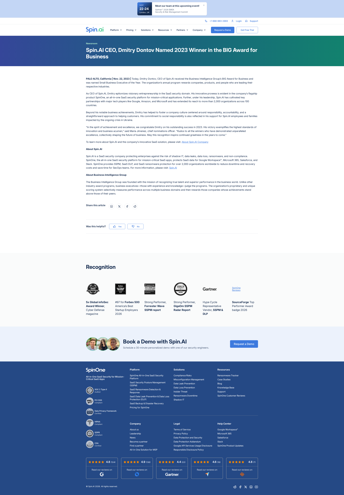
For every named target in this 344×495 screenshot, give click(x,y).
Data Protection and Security (188, 437)
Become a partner (139, 441)
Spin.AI (173, 167)
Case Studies (223, 379)
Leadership (135, 433)
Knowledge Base (225, 387)
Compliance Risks (182, 375)
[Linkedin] (251, 487)
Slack (220, 441)
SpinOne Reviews (236, 289)
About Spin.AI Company (195, 142)
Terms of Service (182, 429)
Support (221, 391)
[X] (245, 487)
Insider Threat (180, 391)
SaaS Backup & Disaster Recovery (147, 403)
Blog (219, 383)
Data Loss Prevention (184, 387)
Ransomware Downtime (185, 395)
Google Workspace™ (227, 429)
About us (134, 429)
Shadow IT (179, 399)
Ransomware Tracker (228, 375)
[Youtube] (256, 487)
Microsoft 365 (224, 433)
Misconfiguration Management (189, 379)
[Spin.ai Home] (94, 30)
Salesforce (222, 437)
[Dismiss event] (204, 5)
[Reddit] (234, 487)
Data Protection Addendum (187, 441)
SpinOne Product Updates (230, 445)
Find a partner (137, 445)
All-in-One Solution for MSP (143, 449)
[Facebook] (240, 487)
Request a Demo (244, 344)
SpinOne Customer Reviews (231, 395)
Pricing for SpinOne (139, 407)
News (132, 437)
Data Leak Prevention (184, 383)
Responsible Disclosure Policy (189, 449)
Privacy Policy (181, 433)
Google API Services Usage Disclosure (193, 445)
